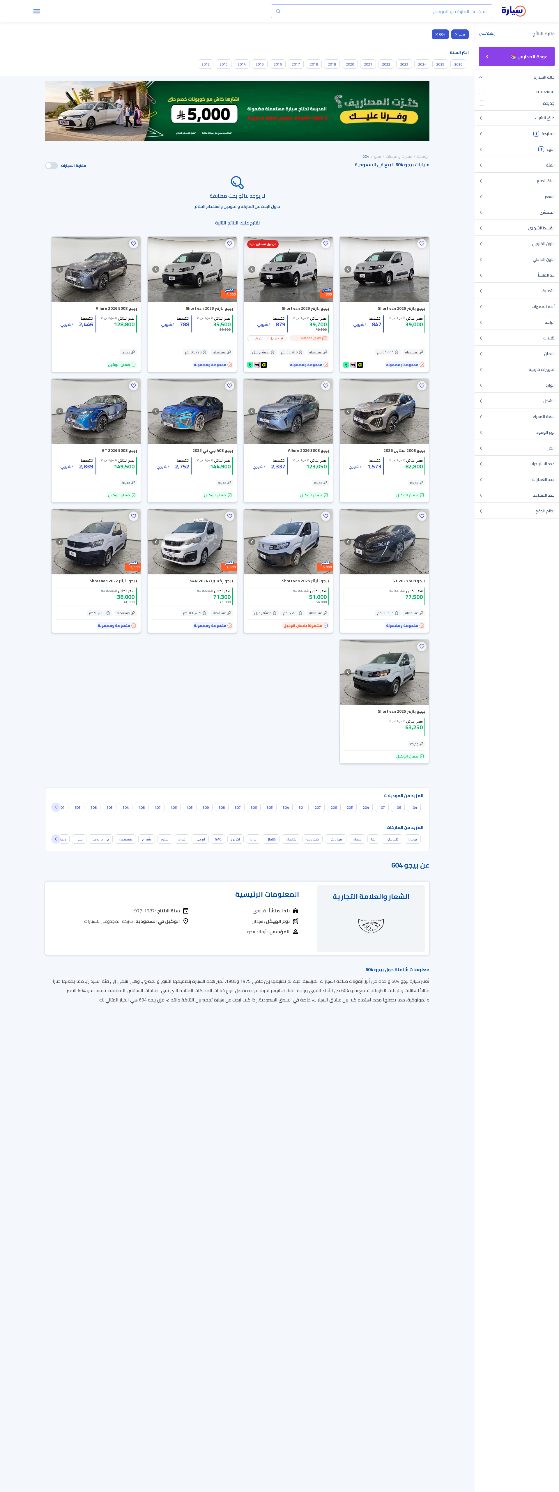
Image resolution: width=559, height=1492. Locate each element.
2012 (205, 64)
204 (366, 807)
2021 (368, 64)
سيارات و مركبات (399, 156)
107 (382, 807)
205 (350, 807)
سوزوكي (336, 839)
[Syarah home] (514, 11)
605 (78, 807)
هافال (271, 839)
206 (334, 807)
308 (222, 807)
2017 (296, 64)
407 (158, 807)
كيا (373, 839)
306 (254, 807)
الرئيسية (423, 156)
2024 (422, 64)
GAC (218, 839)
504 (126, 807)
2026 (458, 64)
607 (62, 807)
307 (238, 807)
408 (142, 807)
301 (302, 807)
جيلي (79, 839)
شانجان (291, 839)
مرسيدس (125, 839)
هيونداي (392, 839)
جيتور (165, 839)
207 (318, 807)
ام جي (200, 839)
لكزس (235, 839)
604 (442, 34)
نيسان (357, 839)
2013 (224, 64)
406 (174, 807)
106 (398, 807)
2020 (350, 64)
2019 (332, 64)
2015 (260, 64)
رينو (63, 839)
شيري (146, 839)
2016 (278, 64)
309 (206, 807)
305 (270, 807)
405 (190, 807)
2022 (386, 64)
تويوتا (412, 839)
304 (286, 807)
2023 (404, 64)
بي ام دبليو (101, 839)
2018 (314, 64)
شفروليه (312, 839)
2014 (242, 64)
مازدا (253, 839)
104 (414, 807)
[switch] (51, 165)
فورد (181, 839)
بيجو (462, 34)
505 (110, 807)
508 (94, 807)
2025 (440, 64)
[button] (422, 243)
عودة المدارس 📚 (529, 56)
